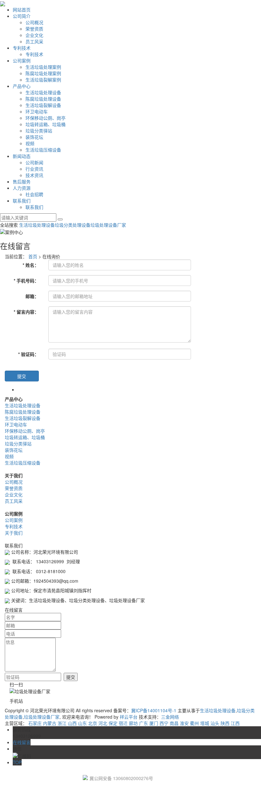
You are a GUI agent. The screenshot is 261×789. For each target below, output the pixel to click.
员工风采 (34, 41)
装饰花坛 (34, 137)
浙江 (62, 723)
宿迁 (123, 723)
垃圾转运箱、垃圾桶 (45, 124)
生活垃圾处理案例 (43, 67)
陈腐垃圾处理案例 (43, 73)
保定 (113, 723)
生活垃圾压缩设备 (43, 149)
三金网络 (170, 717)
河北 (102, 723)
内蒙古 (49, 723)
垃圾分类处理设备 (72, 225)
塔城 (204, 723)
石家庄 (35, 723)
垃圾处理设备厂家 (108, 225)
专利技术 (22, 48)
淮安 (184, 723)
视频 (29, 143)
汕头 (214, 723)
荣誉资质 (34, 28)
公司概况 (34, 22)
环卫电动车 (36, 111)
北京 (92, 723)
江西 (235, 723)
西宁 (163, 723)
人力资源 (22, 188)
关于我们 (14, 533)
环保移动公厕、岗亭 (45, 118)
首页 (32, 256)
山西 (72, 723)
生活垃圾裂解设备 (43, 105)
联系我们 (22, 200)
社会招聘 (34, 194)
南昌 (174, 723)
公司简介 (22, 16)
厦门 (153, 723)
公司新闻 (34, 162)
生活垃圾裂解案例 (43, 79)
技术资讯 (34, 175)
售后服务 (22, 181)
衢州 (194, 723)
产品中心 (22, 86)
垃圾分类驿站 (38, 130)
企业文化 (34, 35)
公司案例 (22, 60)
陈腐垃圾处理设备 (43, 99)
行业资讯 (34, 169)
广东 (143, 723)
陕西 (225, 723)
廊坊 (133, 723)
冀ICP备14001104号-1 (153, 710)
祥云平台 (129, 717)
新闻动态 (22, 156)
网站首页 (22, 9)
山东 (82, 723)
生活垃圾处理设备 (43, 92)
